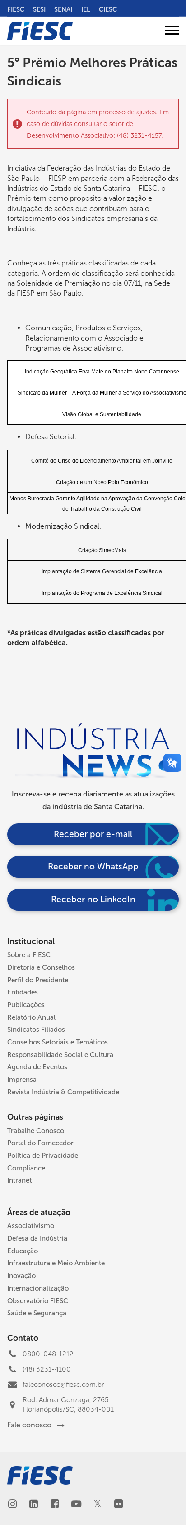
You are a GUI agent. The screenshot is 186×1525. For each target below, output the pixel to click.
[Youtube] (76, 1505)
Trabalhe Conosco (35, 1131)
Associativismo (30, 1226)
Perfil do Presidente (37, 980)
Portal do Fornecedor (40, 1143)
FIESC (15, 9)
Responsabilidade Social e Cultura (60, 1055)
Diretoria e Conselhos (41, 967)
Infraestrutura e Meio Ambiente (56, 1263)
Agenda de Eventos (37, 1067)
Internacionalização (38, 1288)
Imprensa (22, 1079)
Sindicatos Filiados (36, 1030)
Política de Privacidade (42, 1156)
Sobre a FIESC (29, 955)
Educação (22, 1251)
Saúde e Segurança (36, 1313)
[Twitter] (97, 1504)
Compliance (26, 1168)
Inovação (21, 1276)
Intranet (19, 1180)
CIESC (108, 9)
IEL (85, 9)
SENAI (63, 9)
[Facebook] (55, 1505)
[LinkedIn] (33, 1505)
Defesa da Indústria (37, 1238)
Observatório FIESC (37, 1301)
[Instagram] (12, 1505)
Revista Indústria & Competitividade (63, 1092)
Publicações (26, 1005)
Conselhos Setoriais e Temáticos (57, 1042)
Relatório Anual (31, 1017)
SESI (39, 9)
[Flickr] (118, 1505)
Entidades (22, 992)
